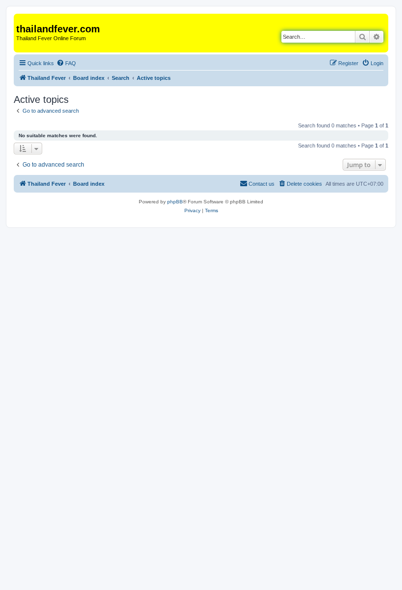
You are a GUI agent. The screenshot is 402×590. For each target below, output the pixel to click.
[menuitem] (66, 63)
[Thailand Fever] (21, 18)
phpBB (175, 201)
